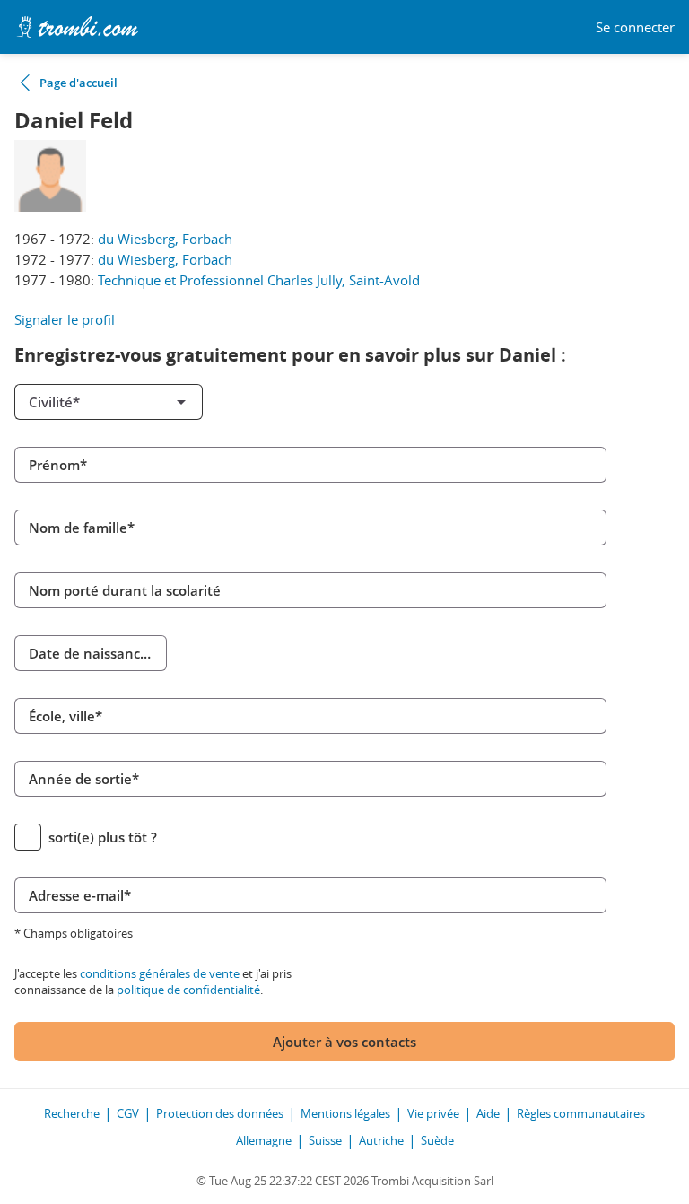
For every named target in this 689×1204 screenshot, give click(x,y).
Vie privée (433, 1113)
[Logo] (77, 27)
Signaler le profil (64, 319)
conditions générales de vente (160, 973)
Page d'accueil (78, 82)
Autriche (381, 1140)
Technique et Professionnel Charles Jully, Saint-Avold (259, 280)
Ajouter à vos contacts (344, 1042)
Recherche (72, 1113)
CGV (128, 1113)
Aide (488, 1113)
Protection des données (219, 1113)
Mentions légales (345, 1113)
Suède (437, 1140)
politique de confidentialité (188, 990)
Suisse (325, 1140)
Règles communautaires (581, 1113)
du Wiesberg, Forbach (165, 239)
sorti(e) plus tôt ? (102, 837)
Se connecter (635, 27)
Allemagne (264, 1140)
